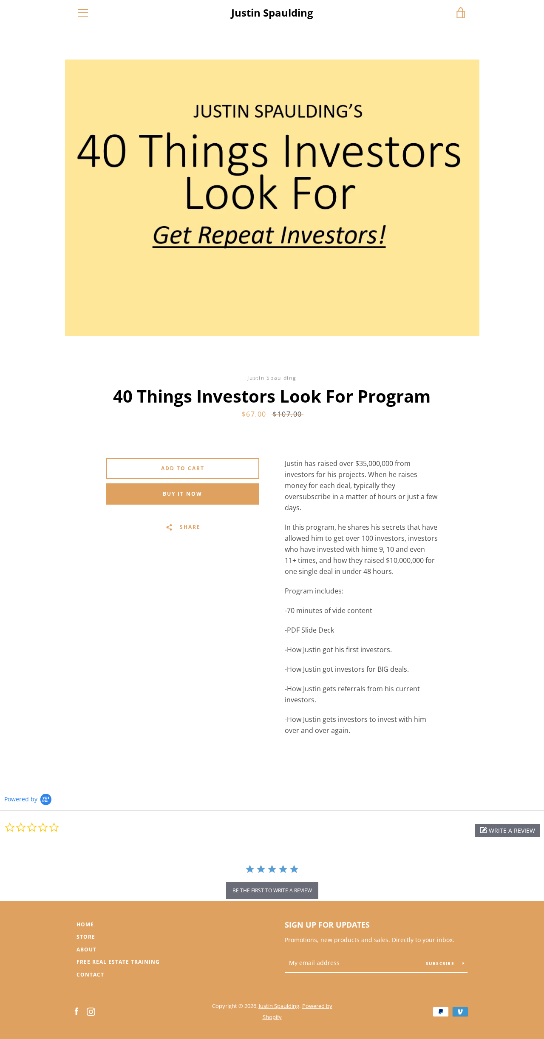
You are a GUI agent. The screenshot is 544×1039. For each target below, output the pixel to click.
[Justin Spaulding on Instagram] (91, 1011)
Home (85, 924)
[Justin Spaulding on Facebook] (76, 1011)
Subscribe (441, 963)
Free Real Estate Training (118, 961)
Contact (90, 974)
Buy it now (182, 493)
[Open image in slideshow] (272, 198)
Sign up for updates (327, 925)
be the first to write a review (272, 890)
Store (85, 936)
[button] (507, 830)
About (86, 949)
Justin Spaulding (272, 13)
